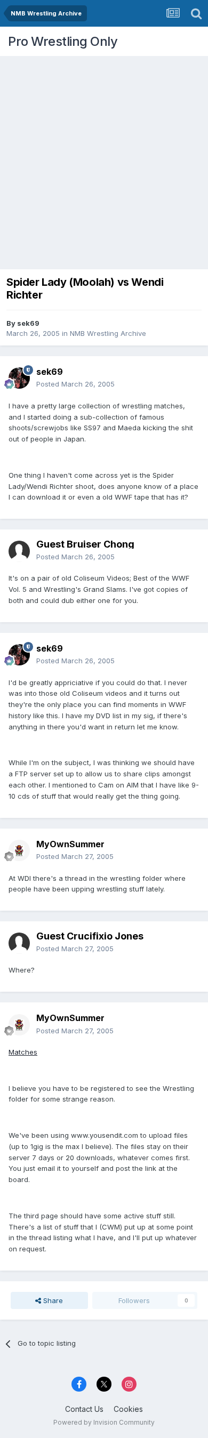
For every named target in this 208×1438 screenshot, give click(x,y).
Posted (75, 384)
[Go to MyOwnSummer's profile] (19, 850)
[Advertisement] (104, 160)
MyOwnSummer (70, 844)
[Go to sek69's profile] (19, 378)
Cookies (128, 1408)
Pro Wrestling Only (62, 41)
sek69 (28, 323)
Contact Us (84, 1408)
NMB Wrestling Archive (108, 333)
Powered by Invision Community (104, 1422)
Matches (23, 1052)
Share (52, 1300)
